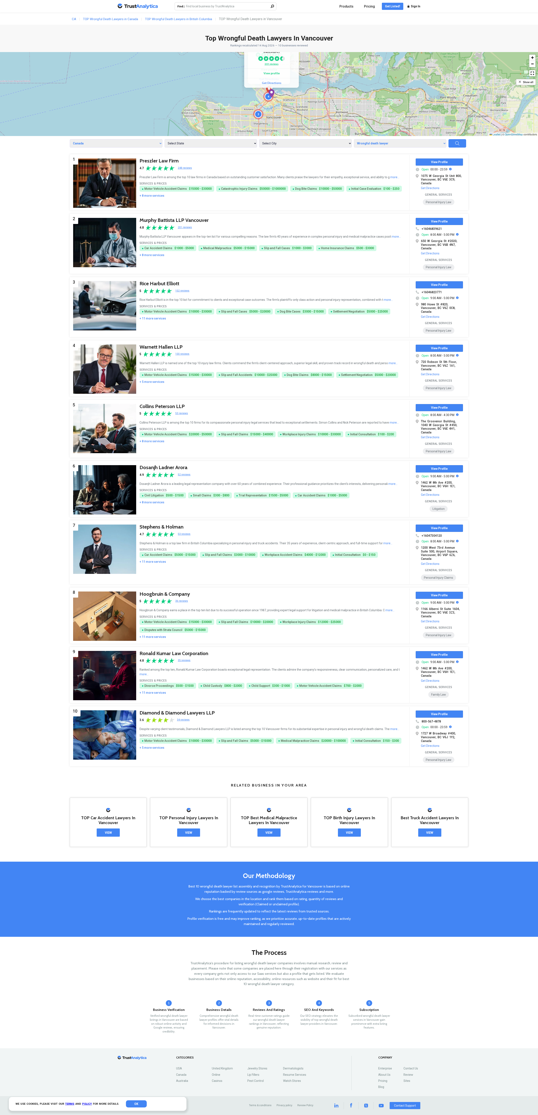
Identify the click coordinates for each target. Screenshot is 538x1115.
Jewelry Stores (257, 1068)
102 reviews (182, 290)
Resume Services (294, 1074)
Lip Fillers (253, 1074)
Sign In (415, 6)
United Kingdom (222, 1068)
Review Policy (305, 1105)
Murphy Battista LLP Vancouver (174, 220)
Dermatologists (293, 1068)
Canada (181, 1074)
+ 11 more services (153, 318)
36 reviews (181, 601)
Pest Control (255, 1080)
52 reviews (184, 474)
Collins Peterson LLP (162, 406)
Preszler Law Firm (159, 161)
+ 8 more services (152, 195)
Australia (182, 1080)
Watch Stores (292, 1080)
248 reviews (185, 168)
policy (87, 1103)
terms (69, 1103)
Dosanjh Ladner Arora (163, 467)
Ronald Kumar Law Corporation (174, 653)
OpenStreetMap (514, 134)
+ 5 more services (152, 381)
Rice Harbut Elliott (159, 283)
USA (179, 1068)
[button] (271, 93)
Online (216, 1074)
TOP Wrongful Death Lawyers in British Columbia (178, 19)
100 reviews (182, 354)
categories (185, 1057)
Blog (381, 1087)
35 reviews (184, 660)
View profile (272, 73)
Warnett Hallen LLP (161, 347)
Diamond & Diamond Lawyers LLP (177, 713)
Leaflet (496, 134)
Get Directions (271, 83)
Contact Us (411, 1068)
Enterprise (385, 1068)
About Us (384, 1074)
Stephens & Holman (161, 527)
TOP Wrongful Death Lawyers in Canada (110, 19)
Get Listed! (392, 6)
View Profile (439, 162)
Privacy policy (284, 1105)
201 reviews (271, 63)
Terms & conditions (260, 1105)
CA (74, 19)
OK (136, 1104)
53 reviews (181, 413)
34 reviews (183, 719)
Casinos (217, 1080)
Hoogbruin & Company (165, 594)
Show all (528, 82)
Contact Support (405, 1105)
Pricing (369, 6)
